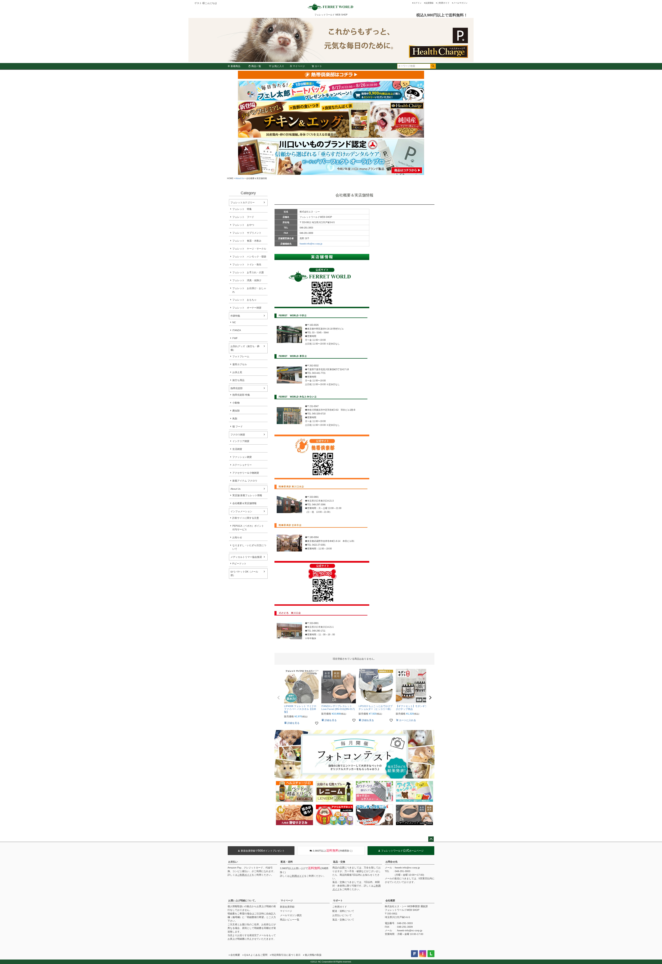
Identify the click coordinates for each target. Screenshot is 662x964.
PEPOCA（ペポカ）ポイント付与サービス (248, 527)
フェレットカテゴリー (242, 202)
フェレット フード (243, 217)
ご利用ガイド (443, 3)
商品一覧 (256, 66)
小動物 (236, 402)
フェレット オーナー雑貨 (246, 307)
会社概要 (390, 900)
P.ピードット (239, 563)
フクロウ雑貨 (237, 434)
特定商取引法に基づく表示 (286, 954)
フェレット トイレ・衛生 (246, 264)
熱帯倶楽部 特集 (241, 394)
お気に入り (278, 66)
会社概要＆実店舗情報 (244, 503)
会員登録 (429, 3)
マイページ (299, 66)
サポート (338, 900)
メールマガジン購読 (291, 915)
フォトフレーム (240, 356)
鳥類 (234, 418)
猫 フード (237, 426)
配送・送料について (343, 911)
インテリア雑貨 (240, 441)
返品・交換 (339, 861)
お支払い (233, 861)
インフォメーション (241, 511)
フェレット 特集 (242, 209)
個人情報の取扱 (313, 954)
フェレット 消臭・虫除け (246, 280)
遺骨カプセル (239, 364)
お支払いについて (342, 915)
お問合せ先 (391, 861)
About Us (239, 178)
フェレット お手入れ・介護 (248, 272)
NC (234, 322)
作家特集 (235, 315)
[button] (278, 697)
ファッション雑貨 (242, 457)
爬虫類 (236, 410)
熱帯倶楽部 (236, 388)
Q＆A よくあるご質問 (255, 954)
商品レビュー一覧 (289, 919)
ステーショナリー (242, 464)
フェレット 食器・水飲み (246, 240)
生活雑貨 (237, 449)
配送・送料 (287, 861)
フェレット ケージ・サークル (249, 248)
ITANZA (236, 330)
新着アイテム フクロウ (246, 480)
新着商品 (235, 66)
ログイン (417, 3)
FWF (235, 338)
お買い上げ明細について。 (242, 900)
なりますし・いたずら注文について (249, 547)
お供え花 (237, 372)
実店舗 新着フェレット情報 (247, 495)
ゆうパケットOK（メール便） (244, 573)
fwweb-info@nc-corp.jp (311, 243)
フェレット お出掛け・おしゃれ (249, 290)
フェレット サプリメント (246, 232)
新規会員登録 (287, 906)
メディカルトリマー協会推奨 (246, 557)
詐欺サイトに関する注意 (245, 518)
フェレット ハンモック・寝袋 (249, 256)
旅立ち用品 (238, 380)
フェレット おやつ (243, 224)
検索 (433, 66)
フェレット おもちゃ (244, 299)
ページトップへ (431, 839)
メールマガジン (460, 3)
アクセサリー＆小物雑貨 (245, 472)
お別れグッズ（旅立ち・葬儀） (244, 348)
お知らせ (237, 537)
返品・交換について (343, 919)
